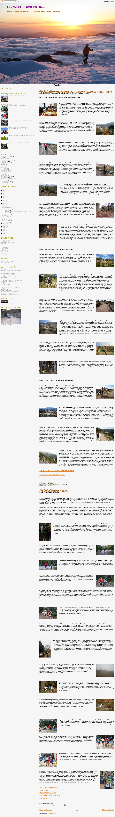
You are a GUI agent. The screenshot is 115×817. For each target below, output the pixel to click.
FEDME (3, 282)
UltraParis (3, 254)
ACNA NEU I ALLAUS (6, 269)
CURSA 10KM (4, 177)
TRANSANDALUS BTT (6, 290)
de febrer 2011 (7, 220)
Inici (77, 810)
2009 (4, 225)
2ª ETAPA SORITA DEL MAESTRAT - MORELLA (52, 475)
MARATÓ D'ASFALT (6, 170)
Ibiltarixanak (4, 243)
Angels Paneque (5, 240)
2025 (4, 189)
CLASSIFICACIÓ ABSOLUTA (47, 798)
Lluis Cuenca (4, 248)
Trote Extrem (4, 253)
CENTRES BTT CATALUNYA (8, 274)
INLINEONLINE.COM (6, 284)
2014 (4, 201)
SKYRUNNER (4, 161)
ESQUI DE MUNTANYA (6, 156)
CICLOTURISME (5, 169)
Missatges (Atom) (52, 813)
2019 (4, 194)
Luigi (2, 249)
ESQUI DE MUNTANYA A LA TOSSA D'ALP (19, 128)
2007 (4, 227)
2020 (4, 193)
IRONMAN (3, 163)
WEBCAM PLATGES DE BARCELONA (10, 294)
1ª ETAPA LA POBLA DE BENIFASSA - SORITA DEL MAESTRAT (56, 471)
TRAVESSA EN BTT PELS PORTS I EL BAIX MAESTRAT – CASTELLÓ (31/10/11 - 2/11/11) (75, 92)
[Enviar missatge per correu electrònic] (66, 484)
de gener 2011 (7, 222)
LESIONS (3, 167)
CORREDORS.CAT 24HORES (8, 276)
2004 (4, 232)
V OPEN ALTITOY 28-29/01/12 (16, 113)
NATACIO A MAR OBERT (7, 181)
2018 (4, 196)
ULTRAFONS (4, 168)
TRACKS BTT (4, 289)
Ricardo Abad (4, 250)
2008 (4, 226)
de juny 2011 (7, 216)
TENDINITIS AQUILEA (6, 104)
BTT (51, 485)
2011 (4, 206)
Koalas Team (4, 247)
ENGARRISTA (4, 277)
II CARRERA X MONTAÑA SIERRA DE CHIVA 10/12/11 (22, 135)
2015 (4, 200)
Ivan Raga (3, 244)
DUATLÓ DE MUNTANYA (7, 178)
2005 (4, 230)
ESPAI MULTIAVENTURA (26, 7)
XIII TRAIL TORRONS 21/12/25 (16, 96)
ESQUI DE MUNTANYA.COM (8, 279)
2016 (4, 199)
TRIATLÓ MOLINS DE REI (7, 293)
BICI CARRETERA (5, 158)
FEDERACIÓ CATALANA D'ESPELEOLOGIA (12, 280)
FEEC (2, 283)
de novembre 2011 (8, 208)
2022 (4, 191)
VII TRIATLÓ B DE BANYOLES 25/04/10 (18, 142)
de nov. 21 (7, 210)
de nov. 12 (7, 212)
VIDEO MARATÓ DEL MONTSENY (48, 787)
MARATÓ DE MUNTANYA (55, 806)
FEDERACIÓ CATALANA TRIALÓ (9, 281)
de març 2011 (7, 219)
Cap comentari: (62, 484)
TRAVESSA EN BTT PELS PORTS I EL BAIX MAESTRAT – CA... (18, 211)
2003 (4, 233)
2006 (4, 229)
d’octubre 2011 (7, 214)
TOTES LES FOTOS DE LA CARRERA (49, 795)
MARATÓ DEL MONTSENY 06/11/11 (53, 491)
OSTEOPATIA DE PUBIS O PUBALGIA (10, 103)
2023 (4, 190)
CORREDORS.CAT (6, 275)
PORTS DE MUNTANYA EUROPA (9, 286)
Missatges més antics (108, 810)
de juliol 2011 (7, 215)
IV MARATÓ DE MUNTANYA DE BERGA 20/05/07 (21, 120)
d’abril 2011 (6, 218)
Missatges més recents (45, 810)
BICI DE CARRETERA (6, 176)
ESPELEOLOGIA (5, 162)
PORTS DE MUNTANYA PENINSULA (10, 287)
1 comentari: (61, 804)
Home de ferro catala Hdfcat (8, 242)
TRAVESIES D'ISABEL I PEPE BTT (9, 291)
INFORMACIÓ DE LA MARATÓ (47, 793)
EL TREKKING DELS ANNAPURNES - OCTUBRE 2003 (14, 127)
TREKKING (4, 164)
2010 (4, 223)
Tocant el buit (4, 251)
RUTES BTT (4, 288)
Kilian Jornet (4, 246)
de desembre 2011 (8, 207)
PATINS (3, 173)
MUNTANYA (4, 180)
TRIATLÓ (3, 166)
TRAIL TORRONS (5, 175)
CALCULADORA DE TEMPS (8, 273)
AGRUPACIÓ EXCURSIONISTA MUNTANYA (12, 270)
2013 (4, 203)
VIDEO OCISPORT (44, 790)
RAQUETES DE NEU (6, 182)
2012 (4, 204)
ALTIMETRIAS (4, 272)
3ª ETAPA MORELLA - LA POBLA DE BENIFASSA (52, 479)
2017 (4, 197)
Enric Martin (4, 241)
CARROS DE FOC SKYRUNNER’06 (17, 105)
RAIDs (2, 174)
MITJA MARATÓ (5, 171)
